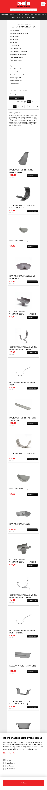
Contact (34, 15)
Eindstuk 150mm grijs (19, 488)
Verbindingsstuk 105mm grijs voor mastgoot (22, 206)
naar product (32, 175)
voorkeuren (11, 763)
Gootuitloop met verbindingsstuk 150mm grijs (22, 560)
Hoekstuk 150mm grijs (19, 524)
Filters (16, 98)
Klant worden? (30, 17)
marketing (11, 769)
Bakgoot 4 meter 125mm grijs (22, 666)
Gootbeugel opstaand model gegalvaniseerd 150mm (23, 596)
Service (27, 15)
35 (33, 102)
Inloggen (20, 17)
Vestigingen (42, 15)
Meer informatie (9, 753)
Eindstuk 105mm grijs (19, 240)
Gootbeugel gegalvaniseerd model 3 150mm (22, 631)
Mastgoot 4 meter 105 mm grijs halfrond (21, 171)
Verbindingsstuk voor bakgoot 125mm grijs (19, 702)
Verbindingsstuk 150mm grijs (22, 453)
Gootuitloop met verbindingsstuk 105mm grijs (22, 312)
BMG (13, 17)
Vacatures (19, 15)
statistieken (11, 766)
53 (36, 102)
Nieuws (12, 15)
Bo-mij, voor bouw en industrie (23, 4)
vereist (9, 760)
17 (29, 102)
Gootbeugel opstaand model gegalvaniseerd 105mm (23, 348)
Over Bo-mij (4, 15)
